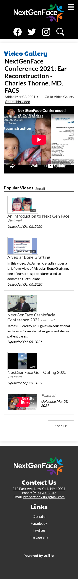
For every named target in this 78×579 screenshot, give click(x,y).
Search (60, 37)
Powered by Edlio (39, 555)
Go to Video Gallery (59, 96)
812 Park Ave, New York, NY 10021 (39, 488)
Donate (39, 516)
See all (40, 188)
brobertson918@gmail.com (44, 497)
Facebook (17, 37)
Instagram (46, 37)
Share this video (17, 102)
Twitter (31, 37)
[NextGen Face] (39, 12)
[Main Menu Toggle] (71, 7)
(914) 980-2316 (44, 493)
